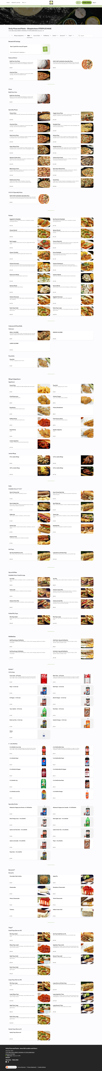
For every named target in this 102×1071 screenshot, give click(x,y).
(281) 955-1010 (9, 1050)
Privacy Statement (31, 1067)
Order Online (87, 2)
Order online (15, 1059)
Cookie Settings (42, 1067)
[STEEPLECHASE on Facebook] (8, 1062)
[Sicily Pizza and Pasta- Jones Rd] (51, 2)
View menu (8, 1059)
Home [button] (8, 2)
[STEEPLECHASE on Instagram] (6, 1062)
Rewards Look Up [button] (16, 2)
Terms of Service (21, 1067)
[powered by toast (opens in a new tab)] (11, 1067)
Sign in (94, 2)
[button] (24, 2)
